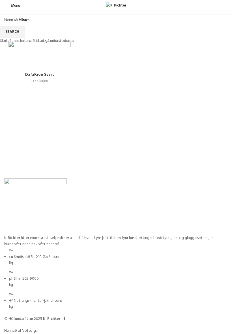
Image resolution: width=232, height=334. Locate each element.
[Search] (226, 5)
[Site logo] (116, 6)
